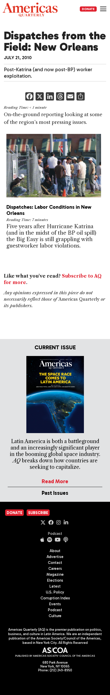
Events (55, 604)
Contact (55, 562)
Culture (55, 616)
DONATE (88, 9)
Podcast (55, 533)
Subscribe (38, 512)
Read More (55, 481)
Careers (55, 568)
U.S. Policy (55, 592)
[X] (40, 97)
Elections (55, 580)
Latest (55, 586)
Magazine (55, 574)
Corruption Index (55, 598)
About (55, 550)
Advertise (55, 556)
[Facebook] (29, 97)
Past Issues (55, 493)
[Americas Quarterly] (30, 9)
